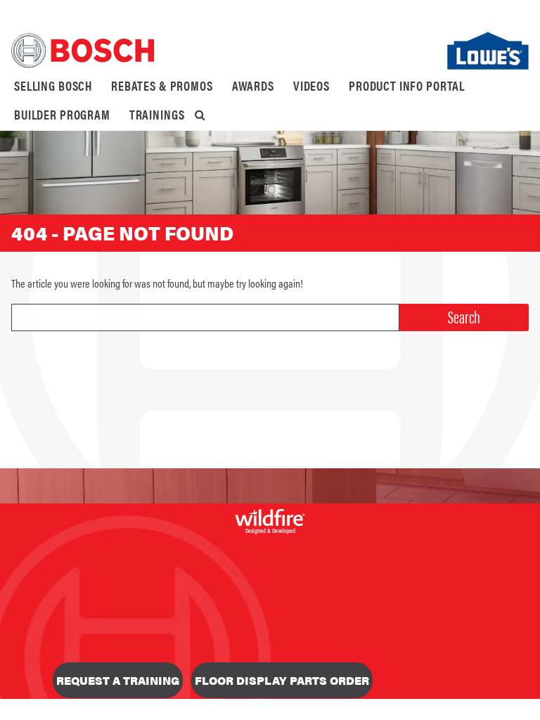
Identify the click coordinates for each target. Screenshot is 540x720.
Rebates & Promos (162, 85)
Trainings (157, 114)
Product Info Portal (407, 85)
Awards (253, 85)
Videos (311, 85)
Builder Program (62, 114)
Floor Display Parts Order (282, 680)
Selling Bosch (53, 85)
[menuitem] (53, 86)
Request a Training (117, 680)
